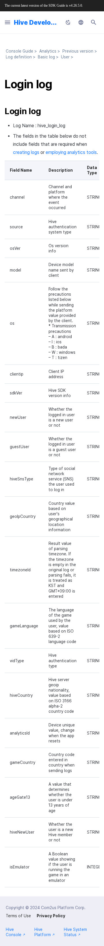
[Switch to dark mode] (68, 22)
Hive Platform (42, 932)
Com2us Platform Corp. (63, 907)
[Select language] (81, 22)
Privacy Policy (51, 915)
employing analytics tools (71, 152)
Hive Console (13, 932)
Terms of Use (18, 915)
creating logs (26, 152)
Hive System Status (75, 932)
